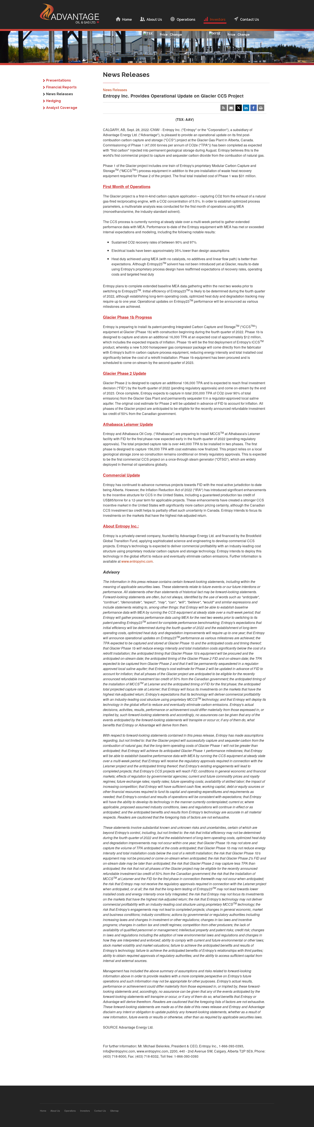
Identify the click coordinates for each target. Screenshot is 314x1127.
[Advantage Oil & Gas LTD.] (69, 17)
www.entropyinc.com (137, 561)
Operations (186, 20)
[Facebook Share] (253, 108)
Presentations (58, 80)
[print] (261, 108)
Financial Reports (61, 87)
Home (127, 20)
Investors (217, 20)
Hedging (53, 101)
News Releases (59, 94)
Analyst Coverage (61, 108)
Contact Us (249, 20)
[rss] (223, 108)
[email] (231, 108)
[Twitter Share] (238, 108)
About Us (154, 20)
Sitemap (114, 1110)
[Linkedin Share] (246, 108)
